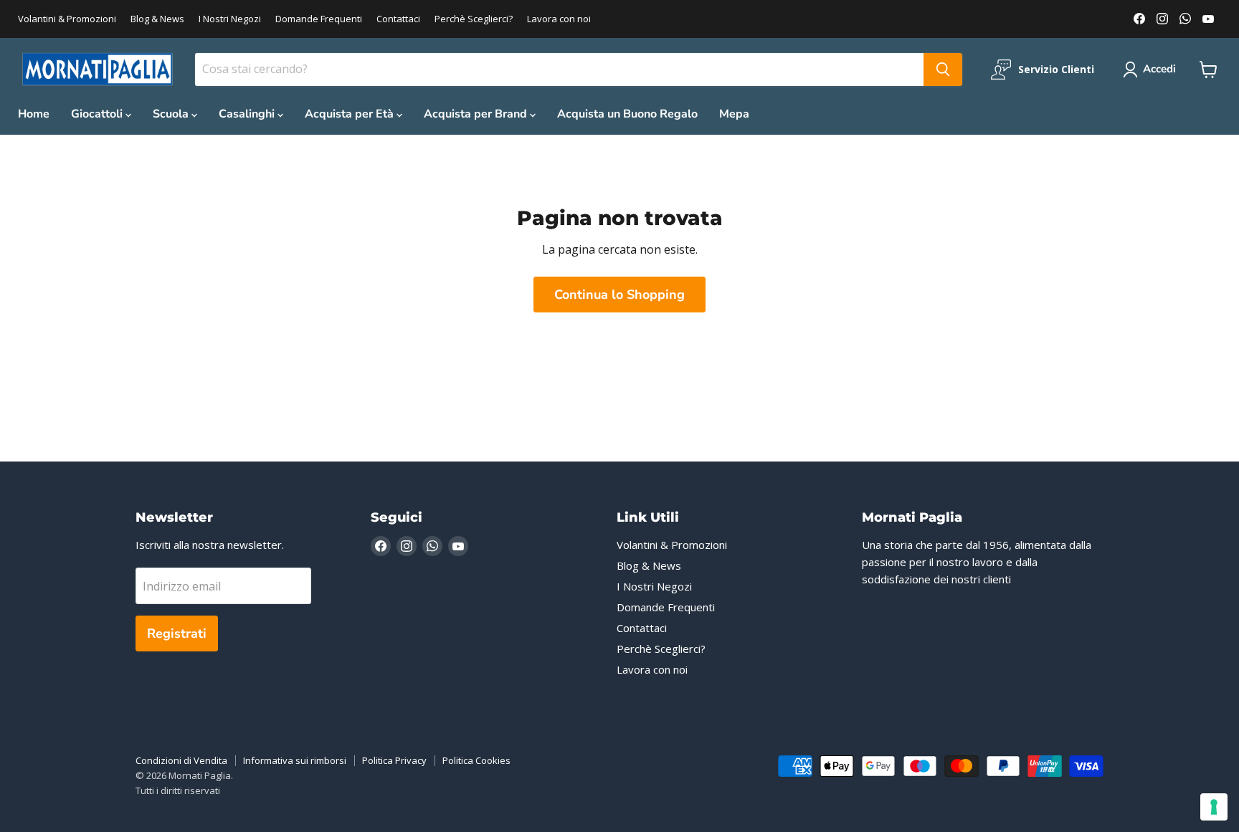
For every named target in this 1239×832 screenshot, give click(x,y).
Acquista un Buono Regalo (627, 114)
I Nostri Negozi (230, 19)
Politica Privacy (394, 760)
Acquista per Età (351, 114)
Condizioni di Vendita (181, 760)
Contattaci (398, 19)
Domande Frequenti (318, 19)
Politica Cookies (476, 760)
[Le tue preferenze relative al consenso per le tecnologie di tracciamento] (1214, 807)
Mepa (734, 114)
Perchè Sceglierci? (474, 19)
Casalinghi (248, 114)
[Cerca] (943, 69)
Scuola (172, 114)
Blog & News (157, 19)
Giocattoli (98, 114)
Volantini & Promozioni (67, 19)
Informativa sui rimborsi (294, 760)
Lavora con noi (559, 19)
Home (33, 114)
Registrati (176, 633)
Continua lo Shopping (619, 294)
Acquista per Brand (477, 114)
